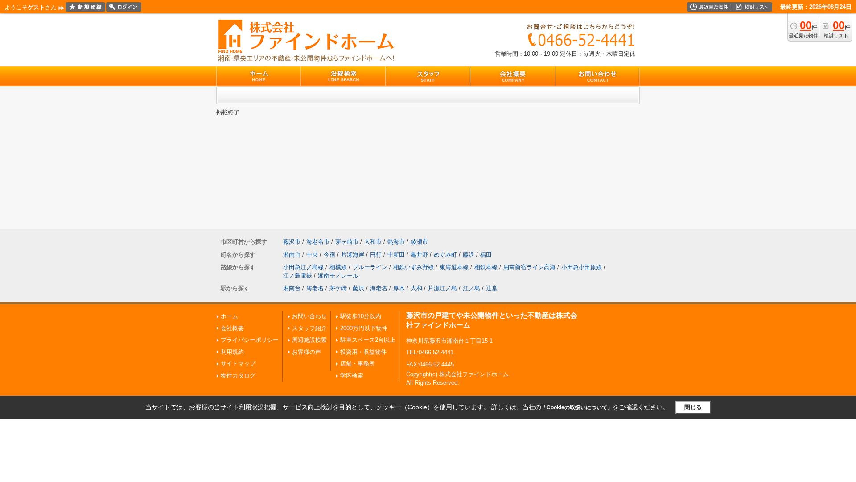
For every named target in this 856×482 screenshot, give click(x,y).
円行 (376, 254)
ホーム (229, 316)
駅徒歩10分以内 (360, 316)
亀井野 (419, 254)
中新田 (396, 254)
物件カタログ (238, 375)
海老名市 (317, 241)
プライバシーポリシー (250, 340)
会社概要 (232, 328)
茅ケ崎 (338, 288)
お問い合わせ (309, 316)
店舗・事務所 (357, 363)
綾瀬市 (419, 241)
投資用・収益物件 (363, 352)
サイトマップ (238, 363)
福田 (486, 254)
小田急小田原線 (581, 267)
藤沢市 (291, 241)
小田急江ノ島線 (303, 267)
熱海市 (396, 241)
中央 (312, 254)
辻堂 (492, 288)
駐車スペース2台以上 (367, 340)
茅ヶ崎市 (346, 241)
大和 (416, 288)
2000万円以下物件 (363, 328)
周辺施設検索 (309, 340)
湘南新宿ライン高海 (529, 267)
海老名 (315, 288)
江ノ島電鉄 (297, 275)
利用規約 (232, 352)
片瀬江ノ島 (442, 288)
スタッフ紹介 (309, 328)
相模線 (338, 267)
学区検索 (351, 375)
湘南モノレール (338, 275)
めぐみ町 (445, 254)
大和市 (373, 241)
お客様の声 (306, 352)
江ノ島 (471, 288)
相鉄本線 (486, 267)
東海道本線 (454, 267)
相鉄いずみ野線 (413, 267)
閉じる (693, 407)
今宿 (329, 254)
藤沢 (468, 254)
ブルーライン (370, 267)
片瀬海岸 (352, 254)
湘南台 (291, 254)
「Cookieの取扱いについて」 (577, 407)
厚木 (399, 288)
